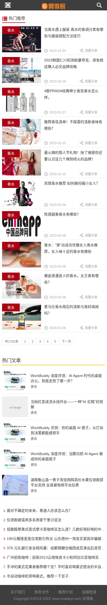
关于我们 (17, 592)
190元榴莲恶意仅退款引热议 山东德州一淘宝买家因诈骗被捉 (56, 539)
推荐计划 (65, 592)
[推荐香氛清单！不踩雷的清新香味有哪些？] (23, 134)
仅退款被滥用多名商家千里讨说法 (34, 520)
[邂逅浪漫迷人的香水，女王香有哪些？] (23, 288)
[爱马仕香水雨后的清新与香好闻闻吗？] (23, 319)
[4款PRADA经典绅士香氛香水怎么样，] (23, 103)
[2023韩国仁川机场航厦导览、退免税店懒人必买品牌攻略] (23, 73)
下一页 (66, 341)
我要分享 (91, 51)
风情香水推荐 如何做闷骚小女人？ (72, 183)
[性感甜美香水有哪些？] (23, 227)
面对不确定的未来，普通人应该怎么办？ (39, 510)
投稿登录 (89, 592)
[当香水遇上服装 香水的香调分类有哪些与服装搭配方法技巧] (23, 42)
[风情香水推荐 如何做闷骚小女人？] (23, 196)
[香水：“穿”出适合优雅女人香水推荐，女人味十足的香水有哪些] (23, 257)
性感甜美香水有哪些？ (62, 214)
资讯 (34, 387)
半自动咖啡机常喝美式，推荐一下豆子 (38, 576)
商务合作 (41, 592)
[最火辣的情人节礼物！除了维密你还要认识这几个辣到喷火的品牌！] (23, 165)
